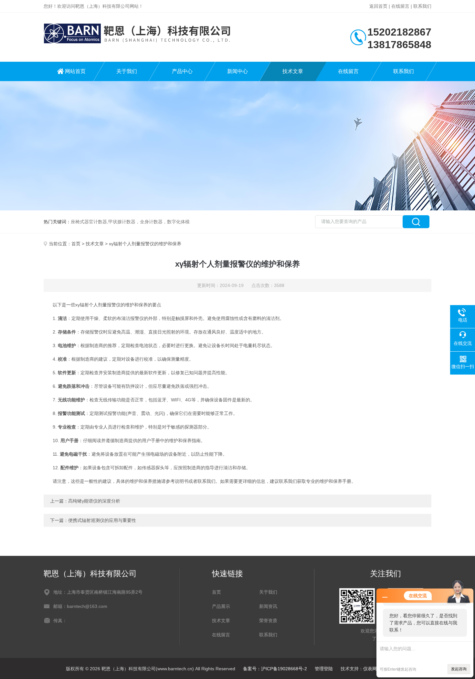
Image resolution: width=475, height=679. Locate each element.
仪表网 (370, 668)
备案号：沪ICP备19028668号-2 (275, 668)
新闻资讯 (268, 606)
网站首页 (75, 71)
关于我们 (126, 71)
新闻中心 (237, 71)
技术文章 (292, 71)
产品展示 (221, 606)
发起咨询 (459, 669)
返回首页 (378, 6)
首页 (75, 243)
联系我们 (422, 6)
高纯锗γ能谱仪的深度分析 (94, 501)
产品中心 (182, 71)
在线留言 (400, 6)
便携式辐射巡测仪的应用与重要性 (102, 520)
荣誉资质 (268, 620)
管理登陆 (324, 668)
